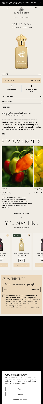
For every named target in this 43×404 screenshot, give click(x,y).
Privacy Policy (21, 359)
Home (16, 17)
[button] (40, 8)
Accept (20, 389)
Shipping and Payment (22, 366)
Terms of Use (21, 356)
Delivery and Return (21, 369)
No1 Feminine (24, 17)
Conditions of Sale (21, 353)
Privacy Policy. (20, 384)
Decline (20, 394)
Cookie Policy (21, 362)
